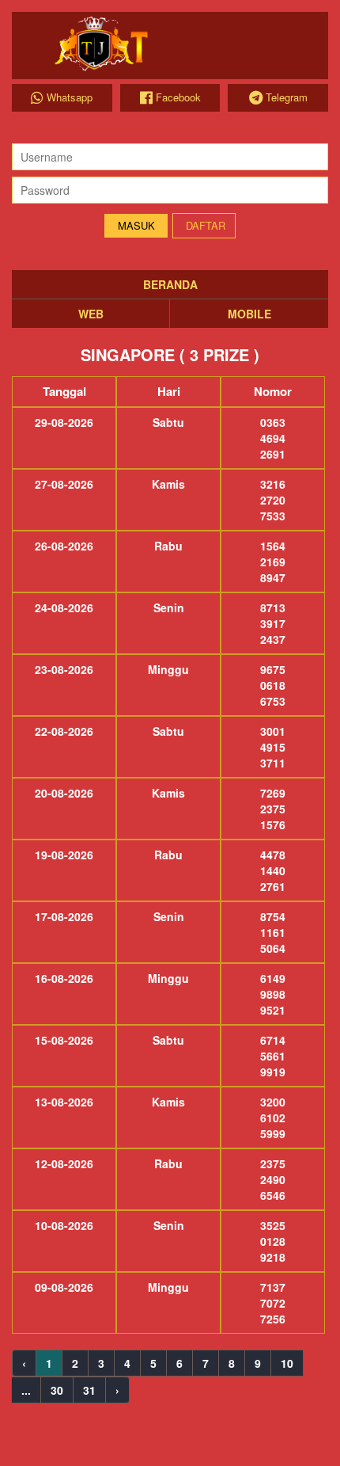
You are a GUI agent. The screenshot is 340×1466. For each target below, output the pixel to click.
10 (287, 1363)
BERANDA (170, 284)
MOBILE (249, 314)
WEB (91, 314)
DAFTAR (205, 225)
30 (57, 1390)
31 (89, 1390)
